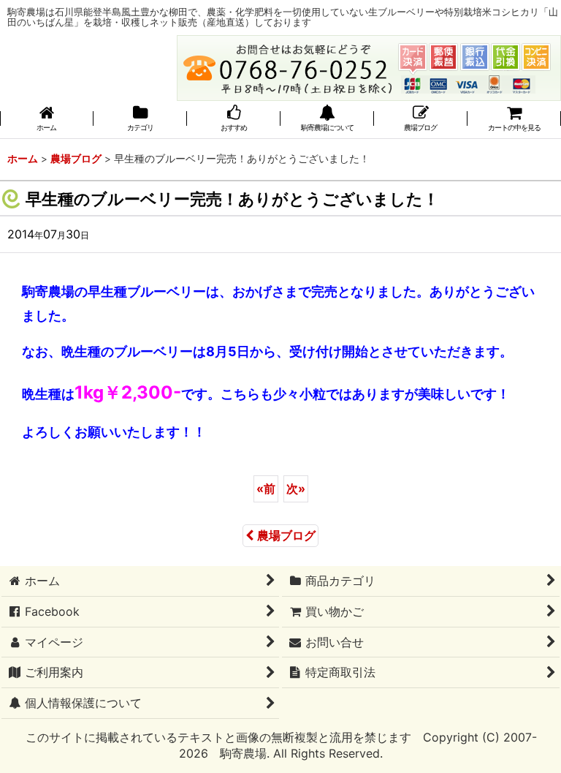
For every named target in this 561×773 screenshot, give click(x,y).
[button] (327, 119)
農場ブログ (286, 535)
